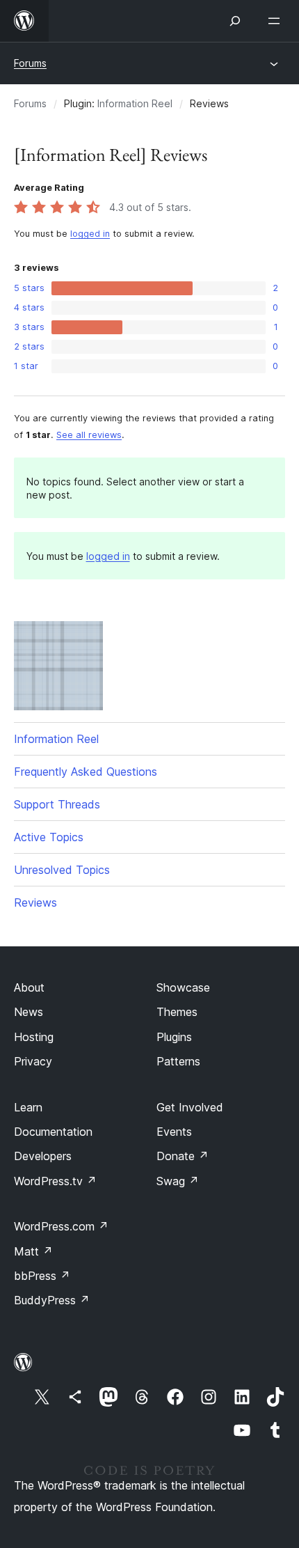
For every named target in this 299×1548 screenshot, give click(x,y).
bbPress (42, 1276)
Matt (33, 1251)
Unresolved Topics (62, 870)
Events (174, 1132)
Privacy (33, 1061)
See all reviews (89, 435)
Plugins (174, 1037)
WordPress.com (61, 1226)
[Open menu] (276, 21)
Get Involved (189, 1107)
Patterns (178, 1061)
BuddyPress (52, 1300)
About (29, 987)
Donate (182, 1156)
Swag (177, 1181)
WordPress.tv (55, 1181)
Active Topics (48, 837)
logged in (90, 233)
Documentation (53, 1132)
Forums (30, 63)
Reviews (35, 902)
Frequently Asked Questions (85, 772)
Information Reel (134, 103)
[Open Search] (235, 21)
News (28, 1012)
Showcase (183, 987)
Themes (176, 1012)
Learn (28, 1107)
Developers (43, 1156)
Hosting (34, 1037)
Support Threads (57, 804)
